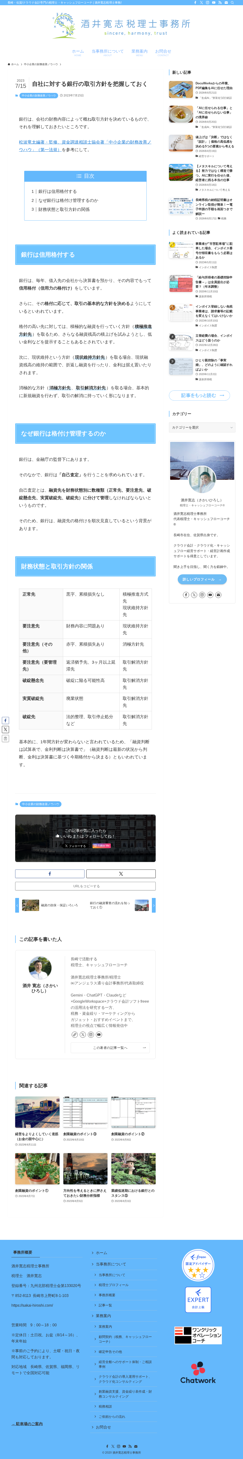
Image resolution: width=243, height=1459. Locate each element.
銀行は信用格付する (57, 191)
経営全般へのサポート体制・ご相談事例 (125, 1364)
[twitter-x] (201, 2)
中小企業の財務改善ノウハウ (39, 95)
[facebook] (195, 2)
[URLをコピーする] (5, 738)
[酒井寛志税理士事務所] (121, 26)
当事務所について (111, 1264)
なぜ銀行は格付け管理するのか (68, 200)
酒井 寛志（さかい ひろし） (40, 988)
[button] (49, 874)
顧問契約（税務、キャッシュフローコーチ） (125, 1339)
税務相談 (105, 1406)
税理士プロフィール (114, 1285)
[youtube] (214, 2)
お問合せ (103, 1427)
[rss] (220, 2)
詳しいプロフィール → (202, 579)
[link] (75, 1035)
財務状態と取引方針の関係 (64, 209)
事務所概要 (107, 1295)
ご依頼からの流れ (112, 1416)
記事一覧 (105, 1305)
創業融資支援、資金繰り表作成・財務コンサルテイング (125, 1394)
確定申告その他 (110, 1352)
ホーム (101, 1253)
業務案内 (103, 1316)
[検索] (232, 2)
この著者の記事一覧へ (110, 1048)
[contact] (226, 2)
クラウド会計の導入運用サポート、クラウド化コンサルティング (125, 1379)
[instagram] (208, 2)
